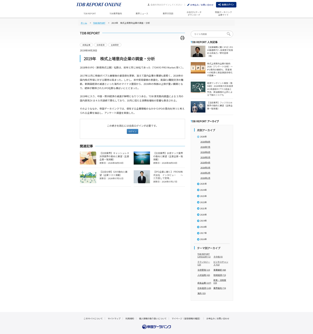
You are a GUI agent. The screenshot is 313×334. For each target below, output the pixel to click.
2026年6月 (205, 152)
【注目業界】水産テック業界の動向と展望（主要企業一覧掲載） (168, 158)
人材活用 (203, 275)
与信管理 (203, 269)
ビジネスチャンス (220, 263)
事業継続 (219, 269)
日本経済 (100, 44)
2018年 (203, 226)
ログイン (132, 131)
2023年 (203, 196)
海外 (201, 293)
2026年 (203, 136)
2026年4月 (205, 162)
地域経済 (219, 275)
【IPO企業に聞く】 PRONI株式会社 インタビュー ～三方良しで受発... (168, 176)
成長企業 (86, 44)
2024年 (203, 189)
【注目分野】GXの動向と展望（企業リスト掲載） (113, 175)
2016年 (203, 239)
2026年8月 (205, 141)
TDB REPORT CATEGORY (204, 255)
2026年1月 (205, 178)
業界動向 (219, 288)
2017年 (203, 232)
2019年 (203, 220)
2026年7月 (205, 146)
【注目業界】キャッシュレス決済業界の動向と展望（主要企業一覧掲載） (114, 158)
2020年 (203, 214)
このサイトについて (93, 318)
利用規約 (130, 318)
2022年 (203, 202)
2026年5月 (205, 157)
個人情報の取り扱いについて (153, 318)
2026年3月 (205, 167)
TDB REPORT (99, 22)
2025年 (203, 183)
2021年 (203, 208)
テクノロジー (203, 263)
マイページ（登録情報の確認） (186, 318)
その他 (218, 256)
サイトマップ (114, 318)
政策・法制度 (219, 281)
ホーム (84, 22)
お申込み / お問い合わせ (217, 318)
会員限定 (115, 44)
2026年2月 (205, 172)
